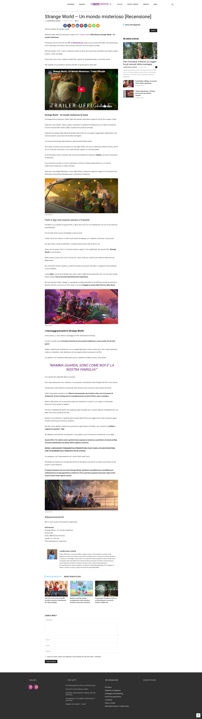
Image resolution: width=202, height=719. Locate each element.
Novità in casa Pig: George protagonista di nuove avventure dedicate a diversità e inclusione (80, 600)
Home (47, 12)
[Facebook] (65, 25)
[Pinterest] (81, 25)
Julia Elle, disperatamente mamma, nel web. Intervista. (81, 694)
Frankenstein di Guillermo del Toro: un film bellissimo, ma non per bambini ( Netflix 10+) (106, 600)
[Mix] (90, 25)
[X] (69, 25)
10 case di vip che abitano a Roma (77, 689)
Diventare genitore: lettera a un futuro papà (80, 685)
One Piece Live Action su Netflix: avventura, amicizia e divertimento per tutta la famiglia (55, 600)
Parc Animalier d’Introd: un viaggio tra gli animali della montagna (139, 63)
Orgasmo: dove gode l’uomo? (76, 704)
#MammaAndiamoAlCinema (58, 12)
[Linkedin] (77, 25)
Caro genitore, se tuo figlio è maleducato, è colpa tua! (80, 699)
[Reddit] (73, 25)
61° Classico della (83, 35)
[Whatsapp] (94, 25)
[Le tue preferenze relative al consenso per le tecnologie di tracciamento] (198, 715)
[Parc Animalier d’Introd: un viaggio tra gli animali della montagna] (140, 50)
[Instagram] (35, 687)
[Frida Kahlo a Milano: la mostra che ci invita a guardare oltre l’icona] (128, 83)
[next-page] (49, 606)
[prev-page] (46, 606)
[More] (98, 25)
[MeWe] (85, 25)
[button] (172, 4)
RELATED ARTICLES (54, 577)
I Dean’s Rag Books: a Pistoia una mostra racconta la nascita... (145, 93)
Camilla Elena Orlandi (53, 21)
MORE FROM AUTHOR (72, 577)
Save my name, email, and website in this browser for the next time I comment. (74, 656)
